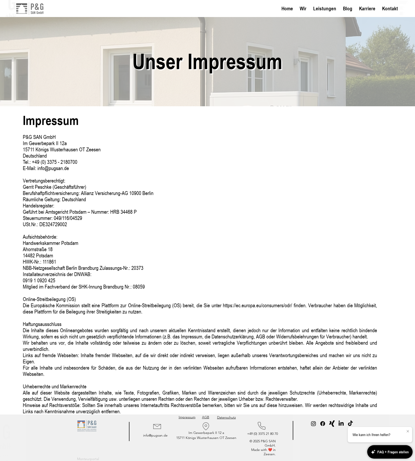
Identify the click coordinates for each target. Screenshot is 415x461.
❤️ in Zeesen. (270, 452)
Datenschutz (226, 417)
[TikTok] (350, 423)
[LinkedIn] (341, 423)
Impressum (187, 417)
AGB (205, 417)
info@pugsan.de (155, 435)
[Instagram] (313, 423)
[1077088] (332, 423)
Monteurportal (88, 459)
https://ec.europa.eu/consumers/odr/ (257, 305)
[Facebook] (323, 423)
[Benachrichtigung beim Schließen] (408, 431)
